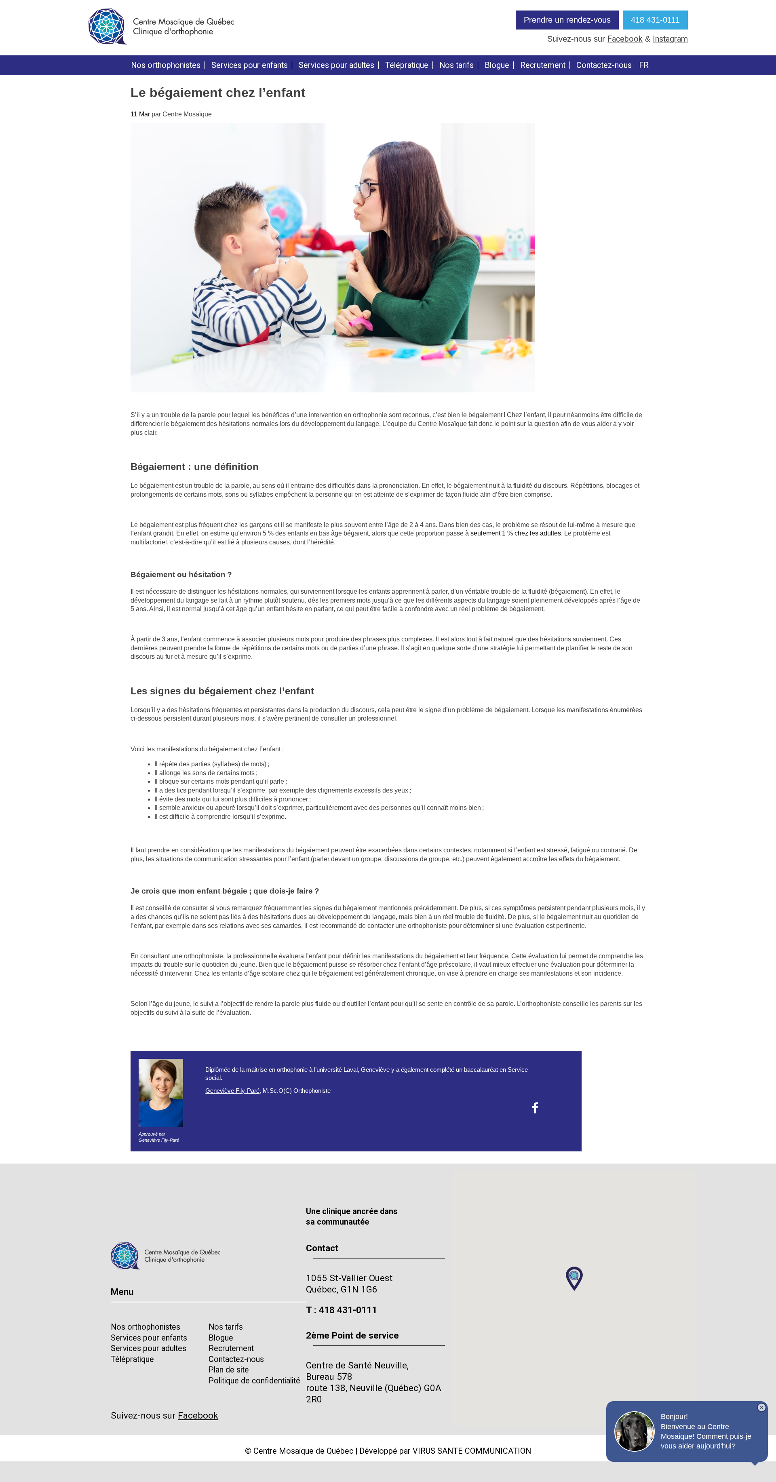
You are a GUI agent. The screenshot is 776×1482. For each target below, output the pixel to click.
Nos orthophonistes (165, 65)
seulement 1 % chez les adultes (515, 533)
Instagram (670, 39)
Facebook (625, 39)
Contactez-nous (604, 65)
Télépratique (406, 65)
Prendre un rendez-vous (567, 19)
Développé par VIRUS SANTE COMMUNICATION (445, 1451)
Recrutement (542, 65)
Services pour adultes (336, 65)
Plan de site (229, 1369)
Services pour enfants (249, 65)
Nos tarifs (456, 65)
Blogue (497, 65)
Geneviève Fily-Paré (232, 1090)
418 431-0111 (655, 19)
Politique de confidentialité (254, 1380)
